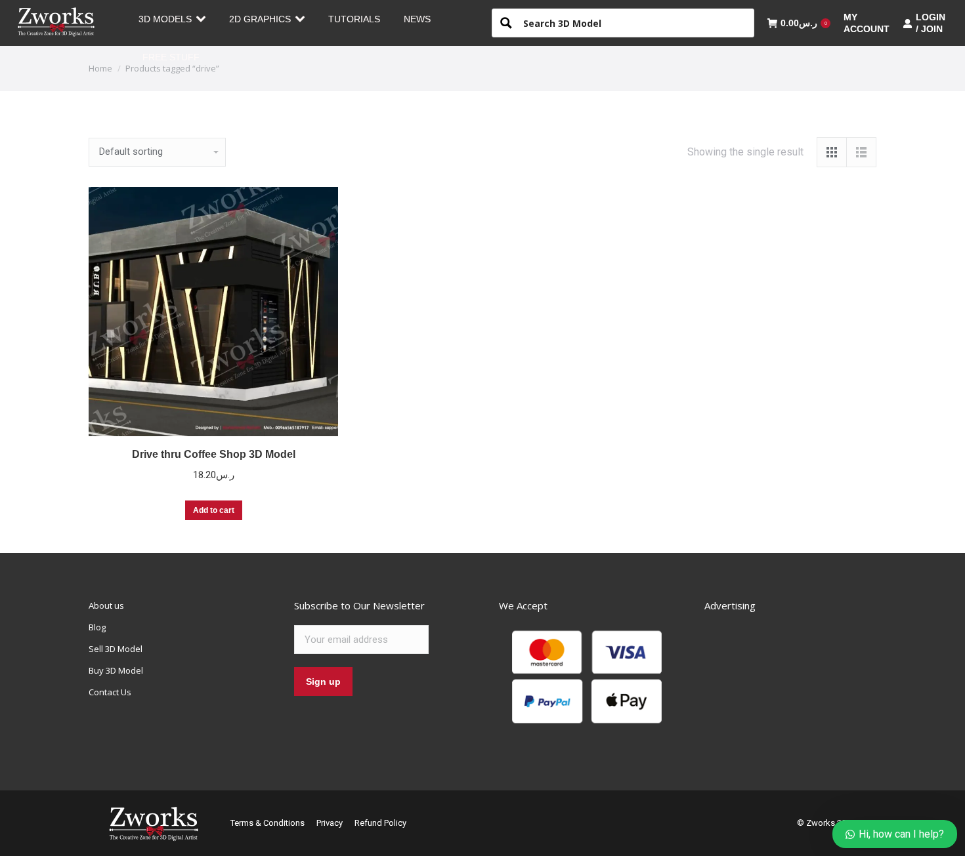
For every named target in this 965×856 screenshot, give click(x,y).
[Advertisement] (802, 681)
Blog (97, 627)
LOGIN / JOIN (930, 23)
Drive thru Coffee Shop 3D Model (213, 454)
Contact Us (110, 692)
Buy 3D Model (116, 670)
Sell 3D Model (115, 649)
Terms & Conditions (267, 823)
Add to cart (213, 510)
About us (106, 605)
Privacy (329, 823)
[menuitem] (172, 19)
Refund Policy (380, 823)
